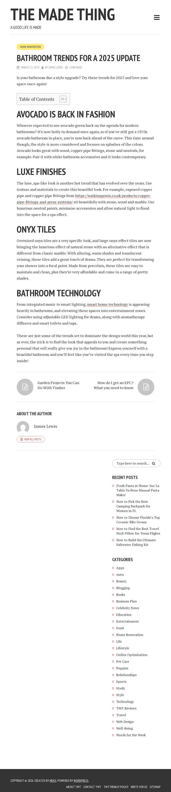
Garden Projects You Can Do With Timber (58, 385)
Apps (120, 567)
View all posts (32, 439)
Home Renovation (30, 47)
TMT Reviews (126, 708)
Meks (53, 780)
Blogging (123, 588)
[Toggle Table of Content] (61, 99)
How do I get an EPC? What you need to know (113, 385)
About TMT (73, 787)
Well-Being (124, 728)
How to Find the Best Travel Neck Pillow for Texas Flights (138, 531)
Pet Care (122, 661)
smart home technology (107, 304)
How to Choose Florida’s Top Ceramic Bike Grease (138, 519)
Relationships (126, 674)
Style (120, 695)
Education (123, 614)
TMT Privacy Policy (116, 787)
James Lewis (56, 67)
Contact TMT (92, 787)
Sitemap (155, 787)
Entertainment (127, 621)
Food (120, 628)
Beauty (121, 581)
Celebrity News (127, 608)
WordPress (81, 780)
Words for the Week (131, 735)
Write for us (139, 787)
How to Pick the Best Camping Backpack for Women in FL (133, 506)
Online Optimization (131, 654)
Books (120, 594)
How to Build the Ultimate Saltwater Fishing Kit (136, 542)
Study (120, 688)
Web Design (125, 721)
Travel (121, 715)
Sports (121, 681)
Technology (125, 701)
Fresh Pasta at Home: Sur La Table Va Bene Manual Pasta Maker (137, 490)
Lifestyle (122, 648)
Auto (120, 574)
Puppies (122, 668)
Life (119, 641)
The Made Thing (62, 14)
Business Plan (126, 601)
